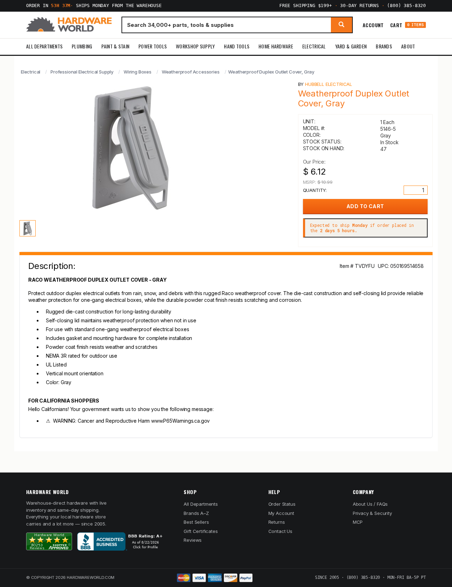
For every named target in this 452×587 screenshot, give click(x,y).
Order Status (282, 504)
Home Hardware (275, 46)
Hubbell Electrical (328, 84)
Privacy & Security (372, 513)
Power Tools (152, 46)
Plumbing (82, 46)
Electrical (314, 46)
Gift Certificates (201, 531)
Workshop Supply (195, 46)
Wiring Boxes (137, 72)
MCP (358, 522)
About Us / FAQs (370, 504)
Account (373, 24)
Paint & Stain (115, 46)
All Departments (44, 46)
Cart (407, 25)
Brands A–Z (196, 513)
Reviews (193, 540)
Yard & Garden (351, 46)
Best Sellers (196, 522)
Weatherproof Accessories (191, 72)
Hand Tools (236, 46)
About (408, 46)
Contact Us (280, 531)
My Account (281, 513)
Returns (276, 522)
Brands (384, 46)
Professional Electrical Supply (81, 72)
